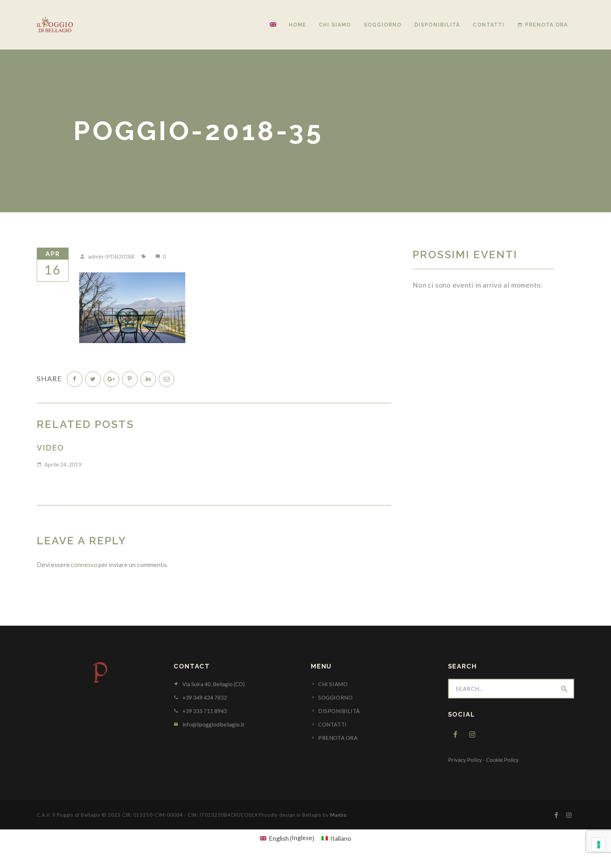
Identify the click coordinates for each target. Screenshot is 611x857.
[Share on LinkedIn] (148, 379)
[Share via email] (166, 379)
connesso (84, 564)
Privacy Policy (465, 760)
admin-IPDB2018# (106, 256)
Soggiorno (335, 697)
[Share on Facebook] (74, 379)
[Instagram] (472, 734)
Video (50, 447)
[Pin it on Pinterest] (130, 379)
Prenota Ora (338, 738)
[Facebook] (455, 734)
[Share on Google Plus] (111, 379)
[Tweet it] (93, 379)
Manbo (338, 815)
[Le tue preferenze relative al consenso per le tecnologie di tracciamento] (598, 844)
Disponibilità (339, 711)
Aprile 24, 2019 (59, 464)
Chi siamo (333, 684)
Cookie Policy (502, 760)
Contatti (332, 724)
